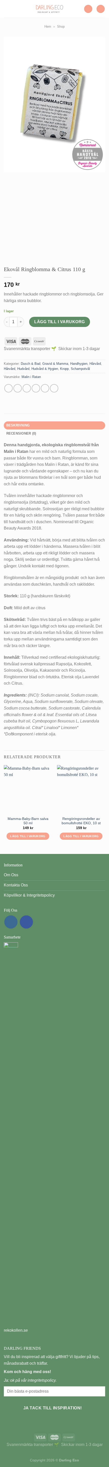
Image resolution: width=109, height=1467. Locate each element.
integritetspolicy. (42, 1380)
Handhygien (78, 364)
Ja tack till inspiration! (52, 1408)
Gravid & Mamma (55, 364)
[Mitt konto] (88, 9)
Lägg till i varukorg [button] (28, 836)
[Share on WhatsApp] (8, 388)
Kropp (64, 369)
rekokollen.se (16, 1330)
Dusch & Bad (30, 364)
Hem (47, 26)
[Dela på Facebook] (17, 388)
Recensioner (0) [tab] (21, 433)
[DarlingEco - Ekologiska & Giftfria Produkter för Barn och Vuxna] (49, 9)
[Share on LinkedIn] (54, 388)
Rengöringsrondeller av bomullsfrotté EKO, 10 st (81, 821)
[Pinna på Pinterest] (45, 388)
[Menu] (7, 9)
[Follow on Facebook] (26, 922)
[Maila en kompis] (36, 388)
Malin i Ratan (31, 377)
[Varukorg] (101, 9)
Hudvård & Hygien (44, 369)
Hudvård (23, 369)
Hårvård (95, 364)
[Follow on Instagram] (10, 922)
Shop (61, 26)
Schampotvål (80, 369)
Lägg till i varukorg (59, 322)
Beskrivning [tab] (18, 425)
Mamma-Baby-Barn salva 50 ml (28, 821)
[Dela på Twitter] (27, 388)
